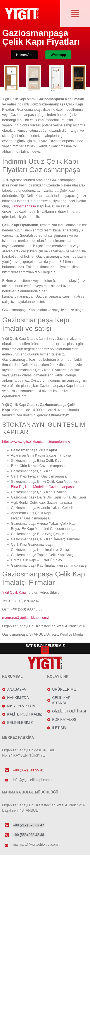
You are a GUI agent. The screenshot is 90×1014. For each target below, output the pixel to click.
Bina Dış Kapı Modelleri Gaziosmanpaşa (42, 487)
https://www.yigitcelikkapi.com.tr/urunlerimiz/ (36, 441)
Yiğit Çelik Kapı (14, 592)
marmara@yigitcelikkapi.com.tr (26, 617)
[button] (75, 13)
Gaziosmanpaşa (23, 206)
